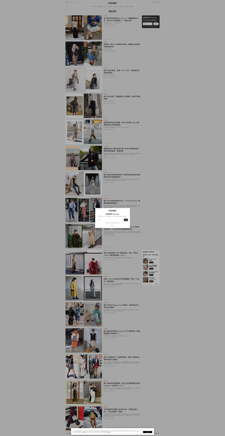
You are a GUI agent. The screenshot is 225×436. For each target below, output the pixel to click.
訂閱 (126, 219)
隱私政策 (118, 222)
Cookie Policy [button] (85, 432)
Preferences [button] (108, 432)
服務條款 (114, 222)
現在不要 (112, 225)
